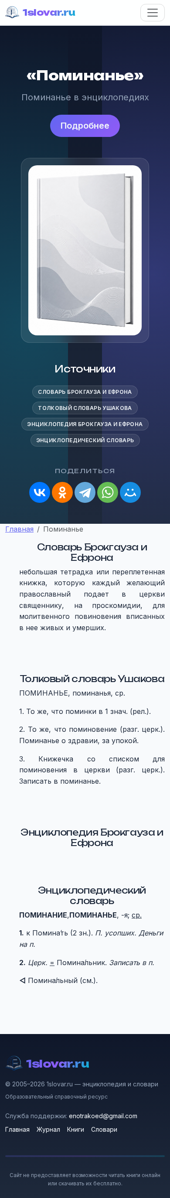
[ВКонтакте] (39, 492)
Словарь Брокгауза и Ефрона (85, 392)
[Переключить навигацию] (152, 12)
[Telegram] (85, 492)
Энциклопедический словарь (85, 440)
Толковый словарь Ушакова (85, 408)
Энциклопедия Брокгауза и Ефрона (85, 424)
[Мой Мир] (130, 492)
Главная (17, 1129)
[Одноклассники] (62, 492)
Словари (104, 1129)
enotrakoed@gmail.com (103, 1115)
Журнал (48, 1129)
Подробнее (85, 125)
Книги (75, 1129)
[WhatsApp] (107, 492)
